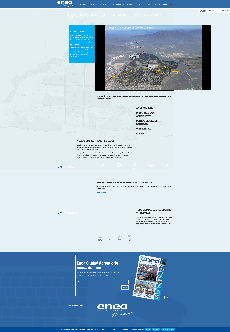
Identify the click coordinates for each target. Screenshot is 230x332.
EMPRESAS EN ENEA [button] (116, 4)
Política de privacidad (168, 329)
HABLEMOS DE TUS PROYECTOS (217, 11)
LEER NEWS (168, 297)
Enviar (125, 287)
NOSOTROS (140, 4)
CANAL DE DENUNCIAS (154, 4)
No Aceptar (156, 329)
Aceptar (148, 329)
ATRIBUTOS (83, 4)
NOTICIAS (130, 4)
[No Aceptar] (228, 329)
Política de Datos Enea (75, 305)
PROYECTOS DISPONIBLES (98, 4)
